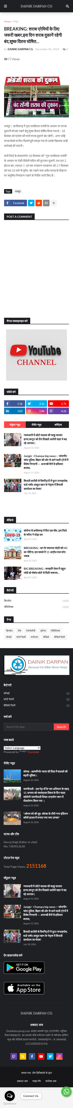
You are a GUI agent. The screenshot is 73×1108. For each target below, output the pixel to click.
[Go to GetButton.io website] (9, 1103)
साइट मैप (36, 1081)
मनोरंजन (34, 636)
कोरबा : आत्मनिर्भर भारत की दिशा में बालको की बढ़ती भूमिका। (45, 773)
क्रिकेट (36, 600)
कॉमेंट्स (58, 424)
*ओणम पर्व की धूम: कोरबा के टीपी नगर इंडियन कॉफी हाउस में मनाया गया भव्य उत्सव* (45, 815)
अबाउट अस (22, 1081)
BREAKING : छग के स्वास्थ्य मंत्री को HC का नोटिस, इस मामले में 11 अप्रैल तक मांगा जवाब (46, 552)
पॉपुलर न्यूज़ (15, 424)
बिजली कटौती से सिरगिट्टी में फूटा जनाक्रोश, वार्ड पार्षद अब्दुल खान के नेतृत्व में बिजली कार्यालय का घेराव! (46, 484)
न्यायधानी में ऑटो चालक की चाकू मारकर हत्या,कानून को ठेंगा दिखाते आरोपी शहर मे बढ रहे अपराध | (45, 439)
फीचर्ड (8, 636)
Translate (33, 752)
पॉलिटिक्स (36, 607)
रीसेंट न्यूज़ (36, 424)
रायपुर (15, 21)
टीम (19, 630)
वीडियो (46, 636)
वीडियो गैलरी (59, 636)
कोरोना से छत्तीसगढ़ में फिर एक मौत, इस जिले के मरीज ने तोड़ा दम (45, 532)
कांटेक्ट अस (50, 1081)
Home (7, 21)
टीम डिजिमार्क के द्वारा (42, 1072)
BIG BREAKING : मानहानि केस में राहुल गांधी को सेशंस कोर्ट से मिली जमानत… (44, 570)
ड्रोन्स (43, 630)
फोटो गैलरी (21, 636)
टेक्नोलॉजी (30, 630)
